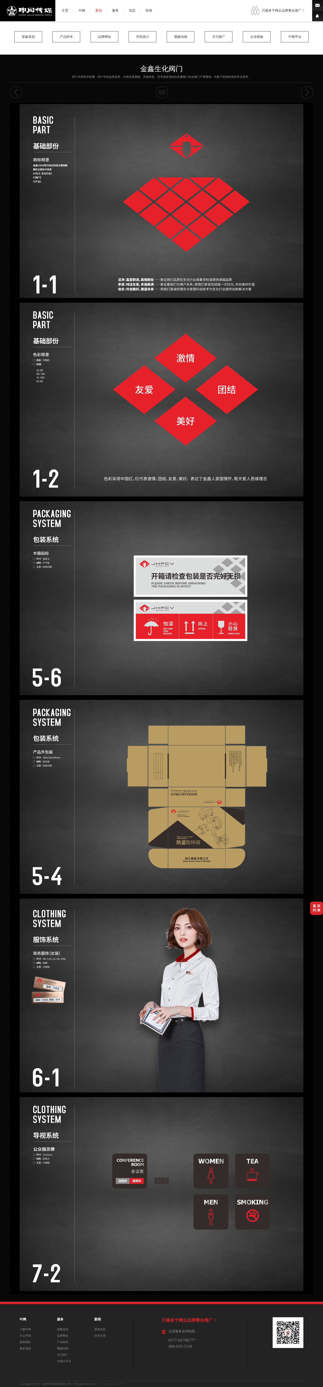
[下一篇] (307, 92)
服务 (115, 10)
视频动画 (180, 37)
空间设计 (142, 37)
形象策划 (28, 37)
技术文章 (100, 1335)
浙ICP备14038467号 (110, 1384)
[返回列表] (162, 92)
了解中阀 (25, 1329)
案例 (98, 10)
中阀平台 (294, 37)
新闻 (97, 1319)
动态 (132, 10)
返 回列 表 (316, 908)
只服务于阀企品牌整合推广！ (283, 10)
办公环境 (25, 1335)
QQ (317, 16)
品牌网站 (104, 37)
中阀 (82, 10)
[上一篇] (16, 92)
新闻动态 (100, 1329)
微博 (317, 5)
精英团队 (25, 1342)
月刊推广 (218, 37)
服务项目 (25, 1348)
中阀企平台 (64, 1361)
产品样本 (66, 37)
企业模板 (256, 37)
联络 (149, 10)
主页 (65, 10)
